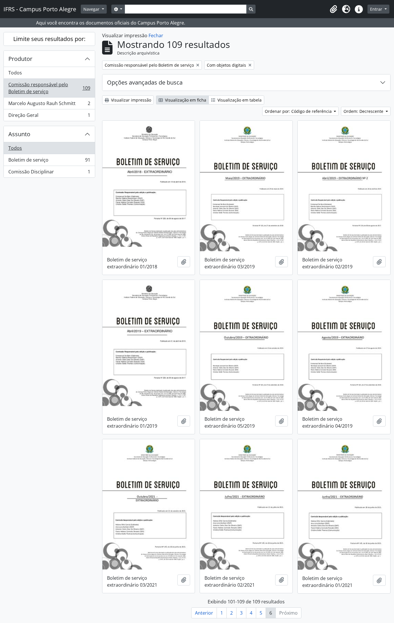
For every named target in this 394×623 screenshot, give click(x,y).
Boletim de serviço (49, 161)
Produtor (20, 59)
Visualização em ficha (185, 100)
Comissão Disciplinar (49, 173)
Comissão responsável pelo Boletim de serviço (49, 88)
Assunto (19, 134)
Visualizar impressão (130, 100)
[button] (333, 9)
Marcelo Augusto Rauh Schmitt (49, 104)
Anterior (204, 613)
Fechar (156, 35)
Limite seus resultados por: (49, 39)
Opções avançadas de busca (145, 82)
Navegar (92, 9)
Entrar (376, 9)
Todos (15, 73)
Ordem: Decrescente (364, 111)
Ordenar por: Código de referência (299, 111)
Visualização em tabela (239, 100)
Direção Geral (49, 116)
